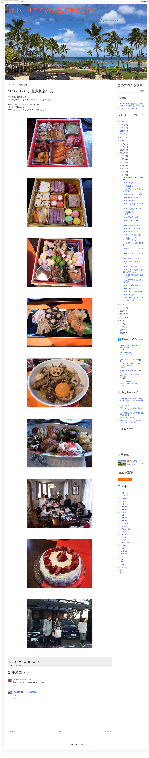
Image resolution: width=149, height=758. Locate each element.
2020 (122, 140)
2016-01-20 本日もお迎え (131, 217)
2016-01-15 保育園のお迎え (132, 235)
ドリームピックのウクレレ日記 (130, 371)
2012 (122, 314)
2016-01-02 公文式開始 (130, 288)
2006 (122, 330)
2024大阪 (123, 537)
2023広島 (123, 531)
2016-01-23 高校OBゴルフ (131, 209)
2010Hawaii (124, 493)
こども (15, 665)
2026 (122, 121)
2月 (123, 172)
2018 (122, 147)
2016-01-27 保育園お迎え (131, 197)
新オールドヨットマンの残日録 (130, 360)
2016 (122, 153)
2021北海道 (124, 523)
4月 (123, 165)
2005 (122, 333)
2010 (122, 320)
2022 (122, 134)
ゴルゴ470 (17, 692)
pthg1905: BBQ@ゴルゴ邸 (128, 383)
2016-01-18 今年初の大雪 (131, 225)
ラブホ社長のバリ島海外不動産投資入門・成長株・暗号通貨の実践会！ (132, 400)
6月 (123, 159)
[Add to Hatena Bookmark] (29, 662)
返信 (14, 685)
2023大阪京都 (125, 529)
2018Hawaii (124, 515)
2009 (122, 324)
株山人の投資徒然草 (127, 417)
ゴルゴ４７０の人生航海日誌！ (51, 10)
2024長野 (123, 540)
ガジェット (124, 556)
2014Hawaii (124, 504)
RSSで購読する (126, 479)
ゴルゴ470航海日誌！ (127, 381)
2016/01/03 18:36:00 (25, 679)
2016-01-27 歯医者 (128, 200)
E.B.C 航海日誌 (125, 353)
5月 (123, 162)
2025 (122, 125)
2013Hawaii (124, 501)
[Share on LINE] (20, 662)
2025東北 (123, 545)
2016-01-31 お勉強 (128, 183)
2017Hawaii (124, 512)
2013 (122, 311)
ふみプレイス (124, 405)
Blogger (80, 744)
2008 (122, 327)
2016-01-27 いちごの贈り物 (132, 194)
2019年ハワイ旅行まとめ (129, 108)
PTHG (15, 679)
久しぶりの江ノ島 (126, 354)
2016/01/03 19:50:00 (31, 692)
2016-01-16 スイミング (130, 232)
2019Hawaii (124, 518)
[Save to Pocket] (34, 662)
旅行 (121, 570)
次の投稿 (12, 731)
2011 (122, 317)
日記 (19, 665)
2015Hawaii (124, 507)
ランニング (124, 567)
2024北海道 (124, 534)
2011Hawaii (124, 496)
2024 (122, 128)
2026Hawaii (124, 548)
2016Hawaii (124, 509)
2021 (122, 137)
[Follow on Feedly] (24, 662)
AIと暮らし (124, 551)
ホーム (59, 731)
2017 (122, 150)
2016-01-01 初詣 (128, 295)
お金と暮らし (124, 554)
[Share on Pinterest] (38, 662)
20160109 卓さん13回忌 (130, 258)
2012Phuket (124, 498)
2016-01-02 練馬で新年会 (131, 285)
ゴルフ (122, 559)
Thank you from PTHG (128, 345)
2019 (122, 144)
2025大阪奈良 (125, 543)
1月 (123, 175)
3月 (123, 168)
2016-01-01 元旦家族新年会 (132, 291)
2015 (122, 304)
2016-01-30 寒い (128, 186)
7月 (123, 156)
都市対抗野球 (124, 347)
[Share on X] (11, 662)
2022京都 (123, 526)
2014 (122, 308)
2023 (122, 131)
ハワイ (122, 562)
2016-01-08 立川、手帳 (130, 267)
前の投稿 (108, 731)
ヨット (122, 565)
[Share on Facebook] (15, 662)
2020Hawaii (124, 520)
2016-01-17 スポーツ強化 (131, 228)
